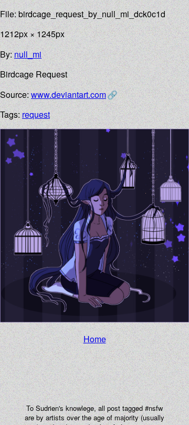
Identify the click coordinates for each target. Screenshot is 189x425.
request (36, 114)
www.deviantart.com (68, 94)
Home (94, 339)
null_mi (27, 54)
